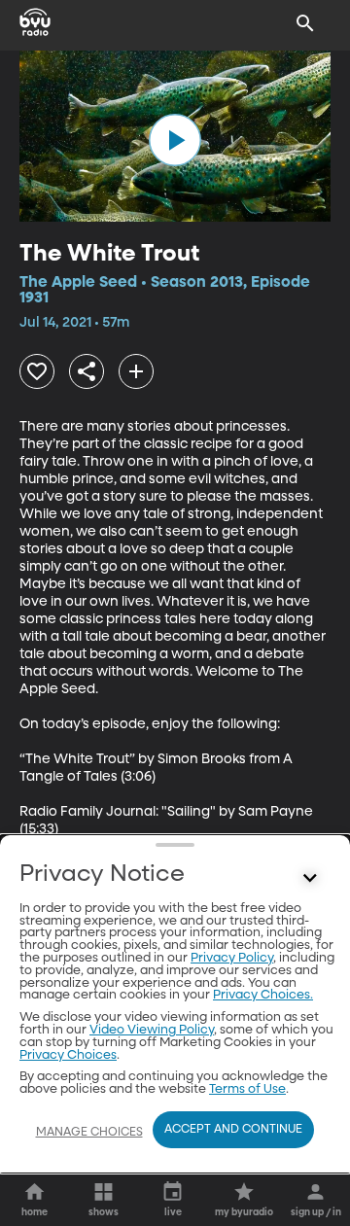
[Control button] (310, 879)
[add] (136, 371)
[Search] (305, 23)
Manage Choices (89, 1132)
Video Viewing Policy (151, 1030)
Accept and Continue (233, 1130)
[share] (86, 371)
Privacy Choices (68, 1055)
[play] (175, 140)
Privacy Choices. (263, 995)
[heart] (36, 371)
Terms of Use (247, 1089)
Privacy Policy (232, 958)
